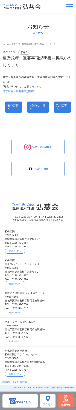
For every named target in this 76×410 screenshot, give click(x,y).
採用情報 (66, 404)
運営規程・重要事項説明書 (18, 91)
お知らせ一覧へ (37, 107)
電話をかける (23, 402)
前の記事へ (12, 107)
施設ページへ (15, 251)
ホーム (6, 44)
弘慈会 (24, 52)
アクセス (48, 404)
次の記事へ (61, 107)
